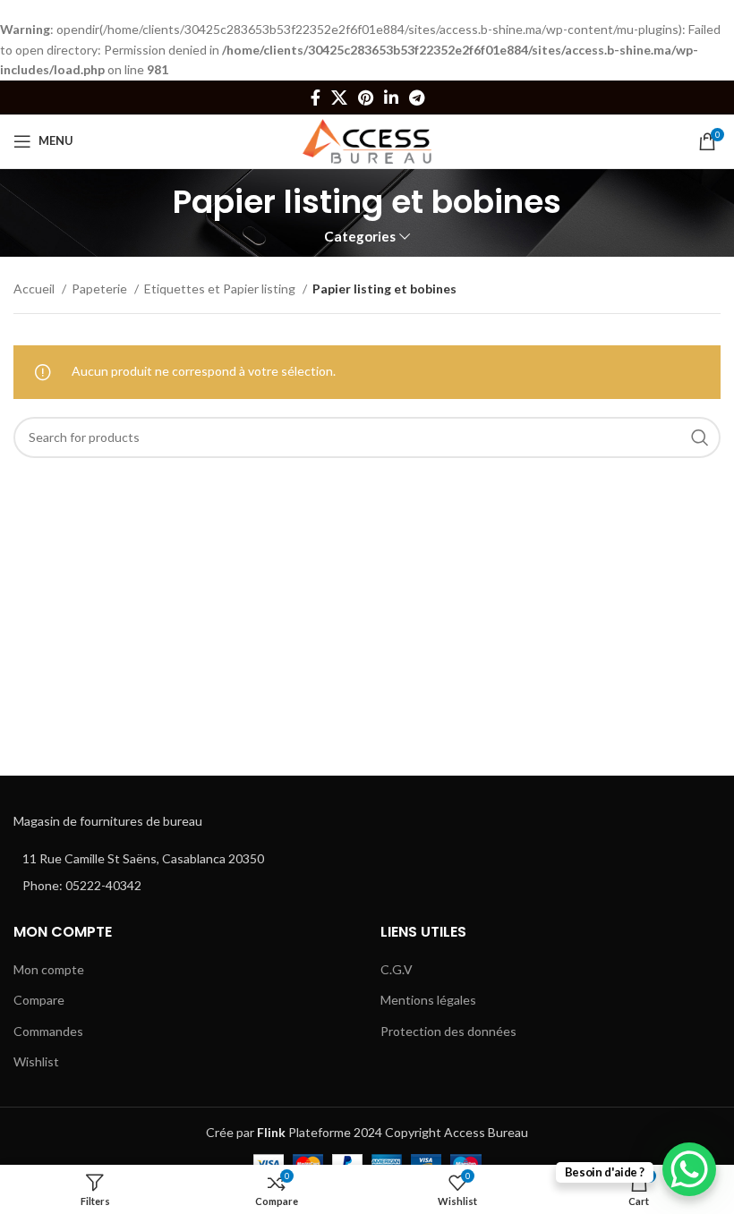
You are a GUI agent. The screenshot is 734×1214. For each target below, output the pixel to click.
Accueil (35, 288)
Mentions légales (428, 999)
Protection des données (448, 1031)
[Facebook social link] (315, 97)
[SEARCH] (700, 437)
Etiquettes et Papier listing (221, 288)
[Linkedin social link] (391, 97)
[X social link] (339, 97)
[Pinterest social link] (366, 97)
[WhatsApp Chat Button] (689, 1169)
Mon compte (48, 969)
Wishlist (36, 1061)
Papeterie (101, 288)
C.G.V (396, 969)
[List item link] (183, 886)
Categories (360, 236)
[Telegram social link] (417, 97)
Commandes (48, 1031)
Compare (38, 999)
